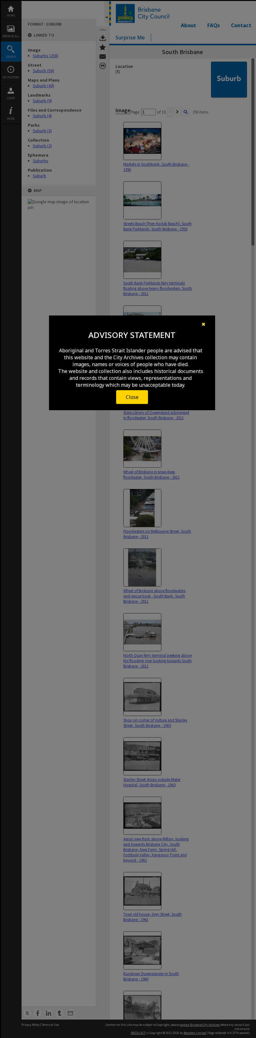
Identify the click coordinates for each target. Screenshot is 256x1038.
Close (132, 397)
